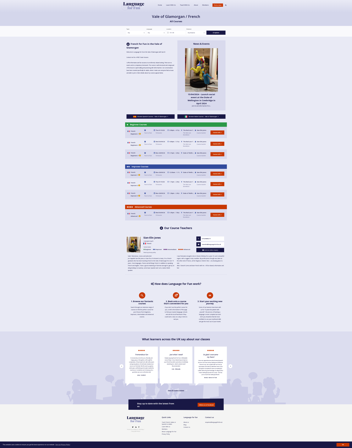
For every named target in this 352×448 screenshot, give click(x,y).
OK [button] (343, 444)
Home (160, 5)
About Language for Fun (169, 431)
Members (205, 5)
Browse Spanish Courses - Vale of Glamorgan (152, 116)
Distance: (189, 29)
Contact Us (187, 427)
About (196, 5)
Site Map (141, 429)
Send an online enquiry (211, 250)
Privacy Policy (166, 434)
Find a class (218, 5)
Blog (185, 425)
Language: (149, 29)
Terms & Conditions (132, 429)
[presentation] (121, 366)
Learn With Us (171, 5)
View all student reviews (176, 390)
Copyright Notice (135, 431)
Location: (168, 29)
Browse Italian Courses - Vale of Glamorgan (203, 116)
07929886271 (206, 238)
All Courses (176, 21)
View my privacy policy (149, 252)
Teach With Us (185, 5)
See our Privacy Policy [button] (62, 444)
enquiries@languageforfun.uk (213, 422)
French (133, 131)
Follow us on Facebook (206, 405)
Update (216, 33)
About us (186, 422)
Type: (128, 29)
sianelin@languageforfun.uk (211, 244)
